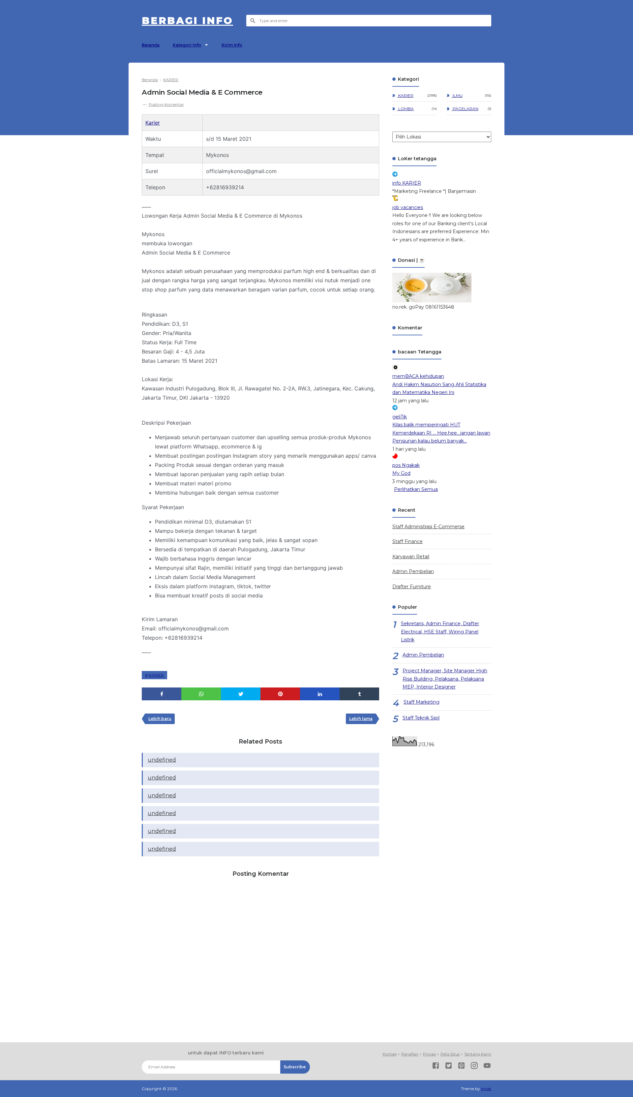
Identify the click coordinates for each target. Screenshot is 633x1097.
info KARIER (406, 183)
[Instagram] (474, 1066)
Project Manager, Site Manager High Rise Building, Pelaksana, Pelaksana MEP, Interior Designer (445, 679)
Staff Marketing (421, 702)
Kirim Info (232, 45)
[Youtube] (487, 1066)
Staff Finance (407, 541)
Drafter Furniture (411, 587)
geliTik (399, 417)
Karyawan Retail (410, 557)
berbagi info (187, 21)
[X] (448, 1066)
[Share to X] (240, 693)
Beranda (151, 45)
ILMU (457, 95)
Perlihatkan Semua (416, 489)
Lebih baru (159, 718)
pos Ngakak (406, 465)
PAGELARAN (465, 108)
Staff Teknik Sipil (421, 718)
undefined (162, 760)
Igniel (486, 1088)
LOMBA (405, 108)
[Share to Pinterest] (280, 693)
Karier (152, 122)
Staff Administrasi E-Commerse (428, 527)
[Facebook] (436, 1066)
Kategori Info (187, 45)
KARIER (156, 675)
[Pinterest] (461, 1066)
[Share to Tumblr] (359, 693)
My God (401, 473)
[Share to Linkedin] (320, 693)
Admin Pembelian (413, 571)
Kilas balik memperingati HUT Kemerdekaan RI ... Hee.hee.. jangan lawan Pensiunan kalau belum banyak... (441, 433)
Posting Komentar (166, 104)
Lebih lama (361, 718)
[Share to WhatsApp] (201, 693)
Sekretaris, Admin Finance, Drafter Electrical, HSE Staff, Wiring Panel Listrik (440, 632)
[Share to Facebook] (161, 693)
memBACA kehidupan (418, 376)
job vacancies (407, 207)
